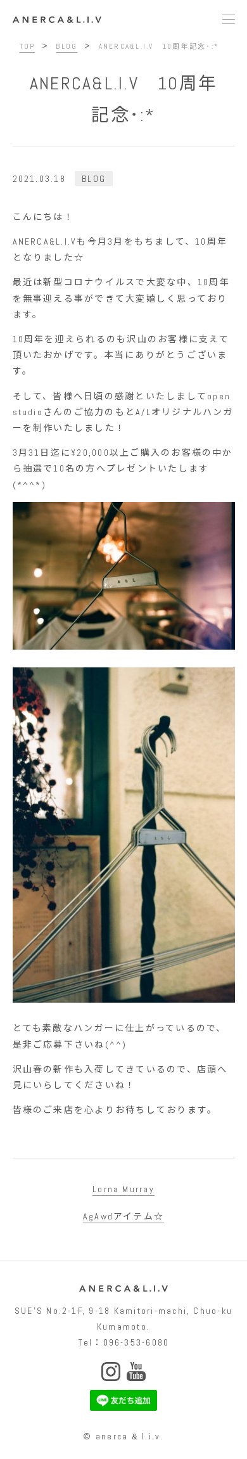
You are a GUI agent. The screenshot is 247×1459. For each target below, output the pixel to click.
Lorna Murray (123, 1189)
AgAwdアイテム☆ (123, 1216)
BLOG (94, 178)
